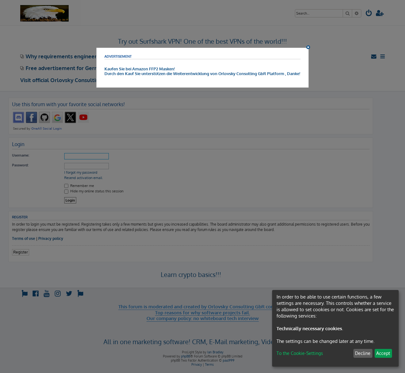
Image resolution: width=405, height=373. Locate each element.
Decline (363, 353)
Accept (383, 353)
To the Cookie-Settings (300, 353)
